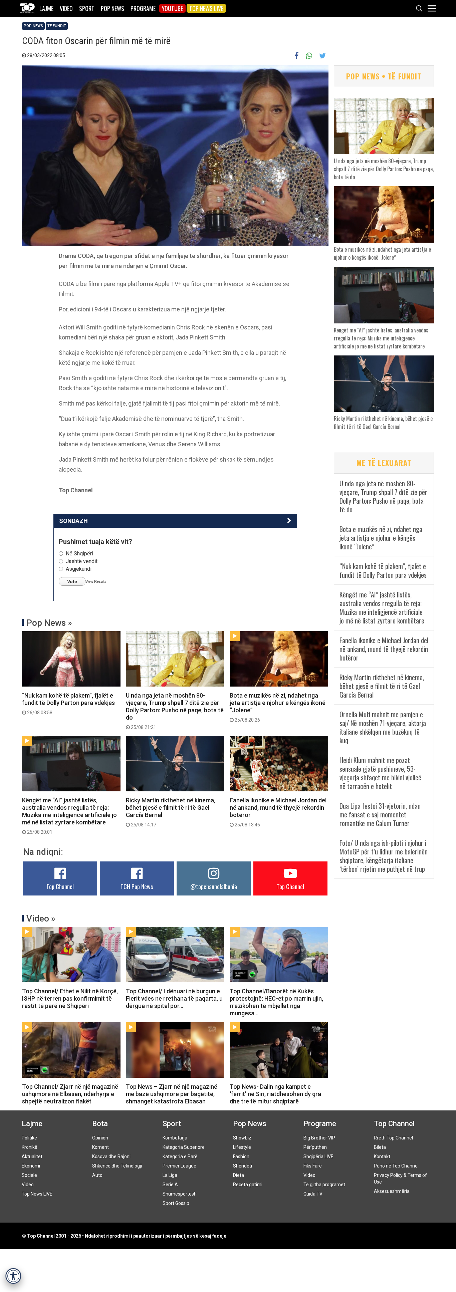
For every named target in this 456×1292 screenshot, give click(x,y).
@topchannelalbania (213, 886)
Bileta (380, 1147)
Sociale (29, 1175)
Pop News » (49, 623)
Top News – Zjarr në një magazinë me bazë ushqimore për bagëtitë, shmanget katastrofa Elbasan (171, 1094)
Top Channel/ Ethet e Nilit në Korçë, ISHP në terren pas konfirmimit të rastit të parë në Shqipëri (70, 998)
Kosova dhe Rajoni (111, 1156)
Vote (72, 581)
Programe (143, 8)
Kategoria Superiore (184, 1147)
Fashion (241, 1156)
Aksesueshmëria (392, 1191)
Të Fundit (56, 26)
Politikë (29, 1137)
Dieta (238, 1175)
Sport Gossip (176, 1203)
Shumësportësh (180, 1194)
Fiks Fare (312, 1166)
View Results (95, 581)
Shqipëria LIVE (318, 1156)
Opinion (100, 1137)
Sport (86, 8)
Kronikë (29, 1147)
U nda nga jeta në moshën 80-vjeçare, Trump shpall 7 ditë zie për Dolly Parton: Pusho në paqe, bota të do (175, 711)
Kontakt (382, 1156)
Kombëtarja (175, 1137)
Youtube (172, 8)
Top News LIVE (206, 8)
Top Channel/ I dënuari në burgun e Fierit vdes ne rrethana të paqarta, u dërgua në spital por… (174, 998)
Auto (97, 1175)
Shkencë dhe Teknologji (117, 1166)
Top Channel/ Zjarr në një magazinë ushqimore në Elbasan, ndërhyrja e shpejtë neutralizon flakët (70, 1094)
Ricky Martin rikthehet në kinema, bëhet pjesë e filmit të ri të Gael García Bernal (170, 812)
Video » (40, 919)
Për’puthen (315, 1147)
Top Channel (60, 886)
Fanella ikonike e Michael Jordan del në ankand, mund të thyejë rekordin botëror (278, 812)
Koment (100, 1147)
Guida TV (312, 1194)
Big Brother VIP (319, 1137)
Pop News (112, 8)
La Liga (170, 1175)
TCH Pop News (137, 886)
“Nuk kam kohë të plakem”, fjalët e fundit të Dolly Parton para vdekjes (68, 703)
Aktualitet (32, 1156)
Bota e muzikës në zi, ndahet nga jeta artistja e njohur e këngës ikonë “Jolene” (277, 707)
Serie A (170, 1184)
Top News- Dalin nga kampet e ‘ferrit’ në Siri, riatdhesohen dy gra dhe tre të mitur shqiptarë (275, 1094)
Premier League (179, 1166)
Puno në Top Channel (396, 1166)
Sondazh (73, 520)
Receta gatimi (247, 1184)
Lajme (46, 8)
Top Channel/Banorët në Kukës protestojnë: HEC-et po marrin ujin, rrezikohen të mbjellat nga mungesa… (276, 1002)
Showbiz (242, 1137)
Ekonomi (31, 1166)
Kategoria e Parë (180, 1156)
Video (66, 8)
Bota (100, 1123)
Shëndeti (242, 1166)
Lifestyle (242, 1147)
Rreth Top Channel (393, 1137)
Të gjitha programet (324, 1184)
